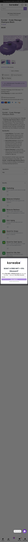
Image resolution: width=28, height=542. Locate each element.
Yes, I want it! (14, 279)
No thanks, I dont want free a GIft (14, 281)
